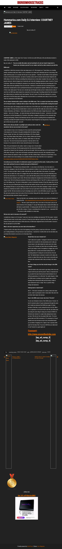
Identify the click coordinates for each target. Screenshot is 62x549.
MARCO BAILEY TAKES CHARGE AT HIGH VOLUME (42, 357)
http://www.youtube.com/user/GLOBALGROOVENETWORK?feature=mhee (21, 159)
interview (44, 352)
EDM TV (41, 7)
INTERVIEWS (34, 7)
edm (28, 352)
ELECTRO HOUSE (24, 7)
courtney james (12, 352)
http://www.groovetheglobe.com (42, 334)
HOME (9, 7)
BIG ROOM (15, 7)
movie (48, 352)
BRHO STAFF (21, 26)
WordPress (30, 546)
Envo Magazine (41, 546)
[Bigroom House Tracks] (5, 7)
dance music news (21, 352)
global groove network (35, 352)
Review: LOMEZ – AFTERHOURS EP (16, 357)
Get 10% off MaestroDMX (26, 496)
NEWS (47, 7)
